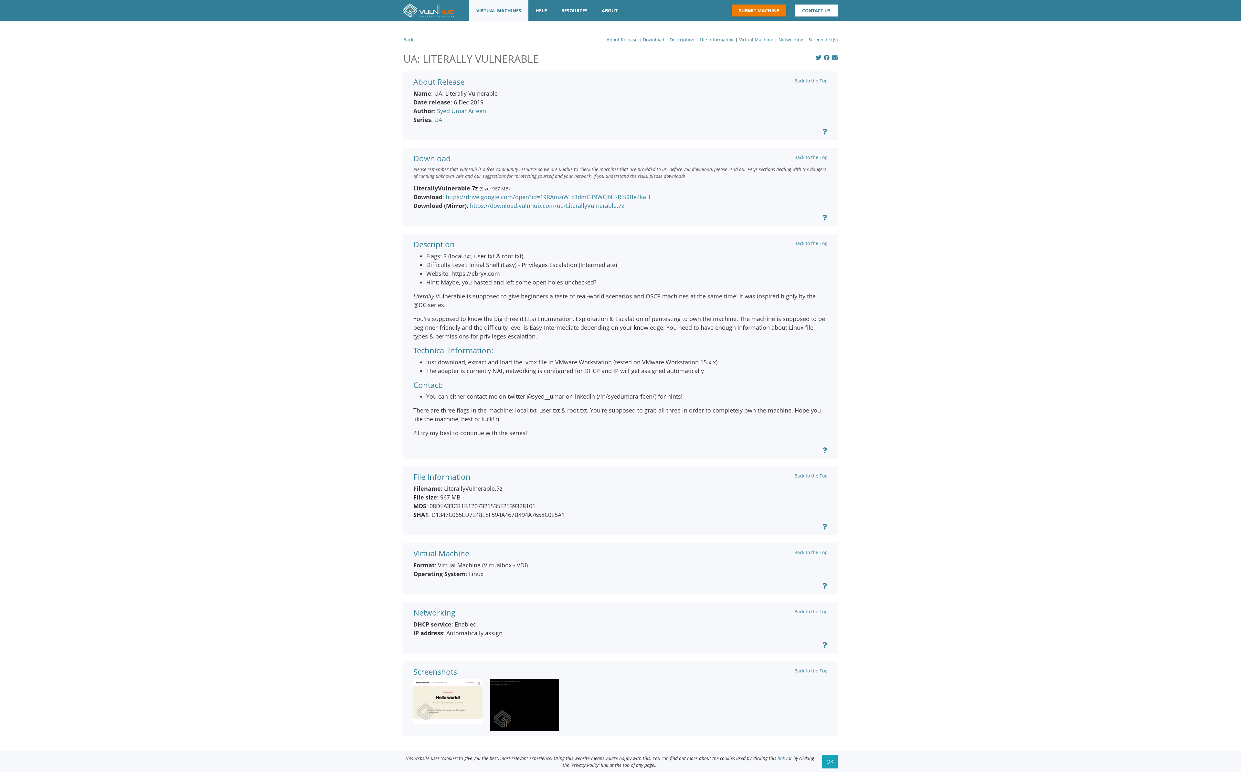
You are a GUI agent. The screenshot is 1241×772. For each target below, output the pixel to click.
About (610, 10)
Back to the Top (811, 81)
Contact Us (816, 10)
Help (541, 10)
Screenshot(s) (823, 40)
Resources (574, 10)
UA (438, 119)
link (781, 758)
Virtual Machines (498, 10)
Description (682, 40)
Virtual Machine (756, 40)
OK (829, 761)
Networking (791, 40)
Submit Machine (759, 10)
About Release (622, 40)
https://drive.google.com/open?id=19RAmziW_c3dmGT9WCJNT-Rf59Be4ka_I (548, 197)
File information (717, 40)
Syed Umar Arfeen (461, 111)
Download (653, 40)
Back (408, 40)
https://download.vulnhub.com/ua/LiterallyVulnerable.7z (547, 205)
